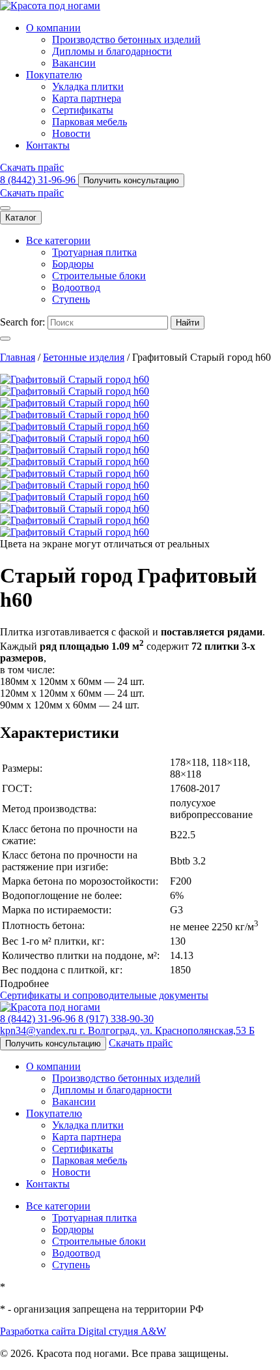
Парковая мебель (89, 121)
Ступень (71, 299)
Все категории (58, 240)
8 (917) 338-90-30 (116, 1018)
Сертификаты (82, 109)
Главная (17, 357)
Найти (187, 322)
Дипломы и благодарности (112, 51)
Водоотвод (76, 287)
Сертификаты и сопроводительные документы (104, 995)
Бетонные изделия (83, 357)
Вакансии (74, 62)
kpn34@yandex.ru (39, 1030)
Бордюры (73, 263)
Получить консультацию (131, 180)
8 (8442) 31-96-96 (39, 179)
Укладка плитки (88, 86)
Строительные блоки (99, 275)
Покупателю (54, 74)
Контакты (48, 145)
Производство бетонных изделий (126, 39)
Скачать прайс (32, 167)
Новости (71, 133)
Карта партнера (86, 98)
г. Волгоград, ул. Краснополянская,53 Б (167, 1030)
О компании (53, 27)
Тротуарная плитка (94, 252)
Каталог (20, 217)
